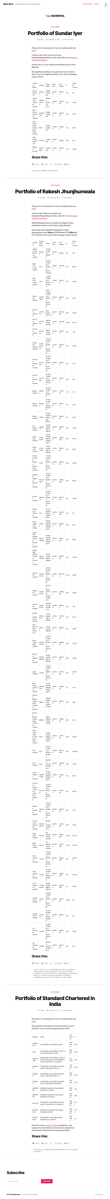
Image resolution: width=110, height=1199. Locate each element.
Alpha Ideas (8, 4)
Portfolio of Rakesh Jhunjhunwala (55, 191)
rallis (47, 977)
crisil (67, 969)
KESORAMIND (63, 973)
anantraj (36, 969)
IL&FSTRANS (49, 1149)
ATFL (47, 969)
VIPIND (70, 977)
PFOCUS (68, 1149)
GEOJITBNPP (69, 971)
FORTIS (59, 971)
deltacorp (37, 971)
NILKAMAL (55, 170)
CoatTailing (55, 27)
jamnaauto (37, 170)
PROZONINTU (67, 975)
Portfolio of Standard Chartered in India (55, 1001)
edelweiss (47, 971)
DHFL (41, 971)
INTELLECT (45, 973)
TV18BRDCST (57, 977)
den (43, 1149)
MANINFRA (44, 170)
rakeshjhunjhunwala (39, 977)
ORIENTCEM (45, 975)
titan (50, 977)
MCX (49, 170)
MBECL (36, 975)
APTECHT (42, 969)
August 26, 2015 (54, 198)
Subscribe (47, 1181)
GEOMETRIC (37, 973)
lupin (68, 973)
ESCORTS (54, 971)
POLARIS (52, 975)
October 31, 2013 (54, 1010)
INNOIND (55, 1149)
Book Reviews (87, 4)
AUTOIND (62, 969)
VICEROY (64, 977)
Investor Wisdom (51, 1125)
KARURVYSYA (54, 973)
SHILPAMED (37, 1151)
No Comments (69, 39)
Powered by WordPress (30, 1194)
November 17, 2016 (54, 39)
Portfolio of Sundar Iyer (55, 33)
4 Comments (68, 198)
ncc (40, 975)
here (33, 50)
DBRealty (72, 969)
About (96, 4)
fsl (63, 971)
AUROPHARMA (54, 969)
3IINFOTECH (37, 1149)
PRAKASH (59, 975)
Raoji (42, 39)
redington (75, 1149)
